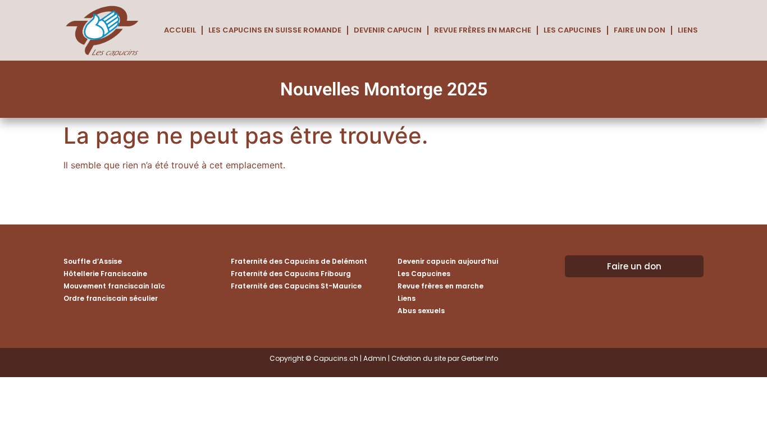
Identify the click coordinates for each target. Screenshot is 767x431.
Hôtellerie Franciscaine (105, 273)
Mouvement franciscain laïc (114, 286)
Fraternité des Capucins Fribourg (291, 273)
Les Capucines (572, 30)
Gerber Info (479, 358)
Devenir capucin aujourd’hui (448, 261)
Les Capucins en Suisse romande (274, 30)
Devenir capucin (388, 30)
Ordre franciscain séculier (110, 298)
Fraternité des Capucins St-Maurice (296, 286)
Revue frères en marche (482, 30)
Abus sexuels (421, 310)
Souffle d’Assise (92, 261)
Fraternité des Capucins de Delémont (299, 261)
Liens (688, 30)
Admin (374, 358)
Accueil (180, 30)
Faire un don (639, 30)
